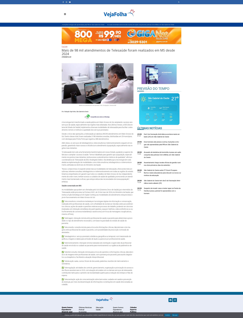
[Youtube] (69, 2)
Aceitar (167, 315)
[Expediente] (66, 18)
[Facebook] (170, 300)
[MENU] (64, 14)
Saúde (64, 46)
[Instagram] (66, 2)
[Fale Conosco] (71, 18)
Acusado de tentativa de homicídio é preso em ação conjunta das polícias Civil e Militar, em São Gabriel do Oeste (116, 24)
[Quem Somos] (63, 18)
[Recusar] (241, 315)
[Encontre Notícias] (178, 2)
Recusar (175, 315)
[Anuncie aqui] (68, 18)
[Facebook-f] (63, 2)
